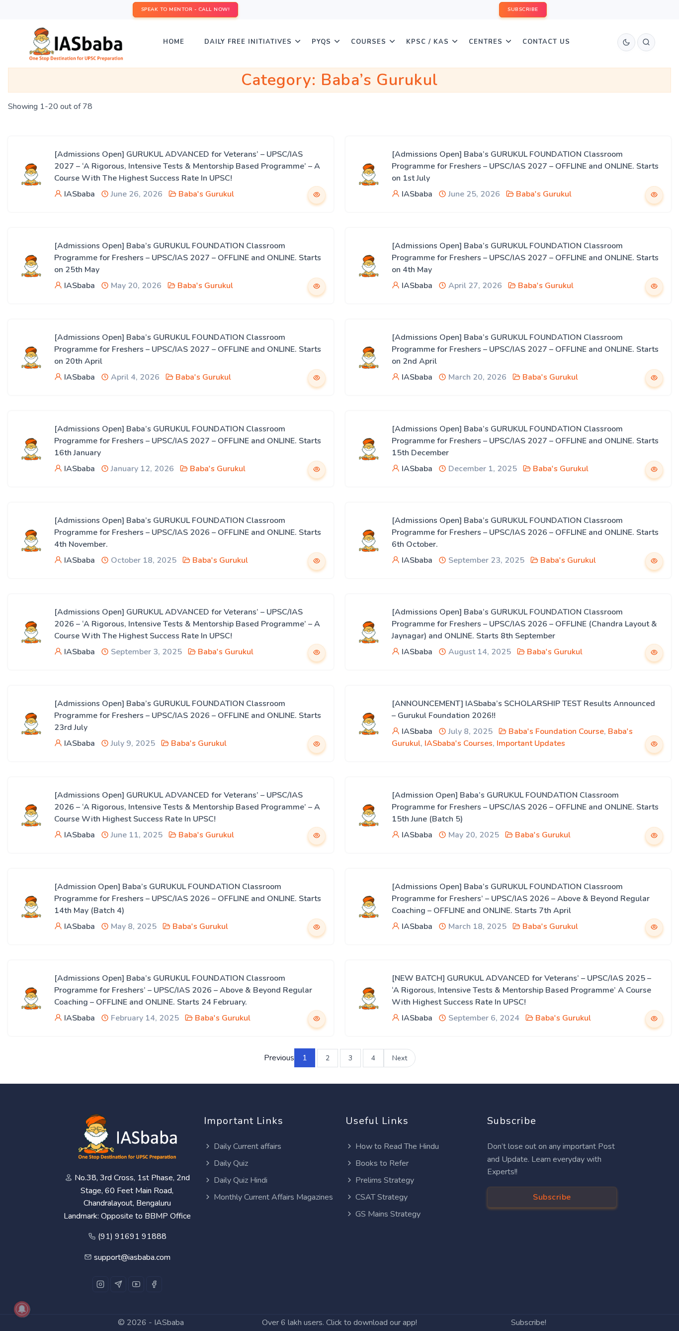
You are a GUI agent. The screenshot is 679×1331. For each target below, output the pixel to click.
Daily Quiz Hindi (240, 1180)
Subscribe (552, 1197)
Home (173, 41)
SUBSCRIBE (523, 9)
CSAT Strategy (381, 1197)
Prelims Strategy (384, 1180)
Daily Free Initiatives (248, 41)
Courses (368, 41)
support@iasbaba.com (132, 1257)
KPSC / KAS (427, 41)
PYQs (321, 41)
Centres (486, 41)
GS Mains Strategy (388, 1214)
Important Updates (531, 743)
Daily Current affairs (247, 1146)
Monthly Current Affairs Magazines (273, 1197)
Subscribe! (528, 1322)
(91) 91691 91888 (132, 1236)
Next (399, 1058)
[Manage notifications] (22, 1309)
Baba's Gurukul (206, 194)
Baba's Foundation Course (556, 731)
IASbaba (79, 194)
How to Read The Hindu (397, 1146)
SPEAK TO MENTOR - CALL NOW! (185, 9)
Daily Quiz (231, 1163)
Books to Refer (382, 1163)
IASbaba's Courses (458, 743)
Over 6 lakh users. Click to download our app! (339, 1322)
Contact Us (546, 41)
